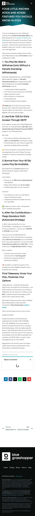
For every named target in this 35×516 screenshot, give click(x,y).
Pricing (12, 467)
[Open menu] (31, 3)
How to (24, 467)
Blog (29, 467)
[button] (30, 359)
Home (6, 467)
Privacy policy (19, 476)
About (18, 467)
